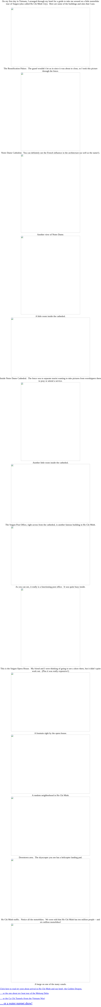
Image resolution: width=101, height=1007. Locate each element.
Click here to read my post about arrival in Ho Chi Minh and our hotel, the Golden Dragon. (41, 988)
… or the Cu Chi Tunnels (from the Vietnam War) (22, 998)
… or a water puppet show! (16, 1003)
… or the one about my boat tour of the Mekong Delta (24, 993)
